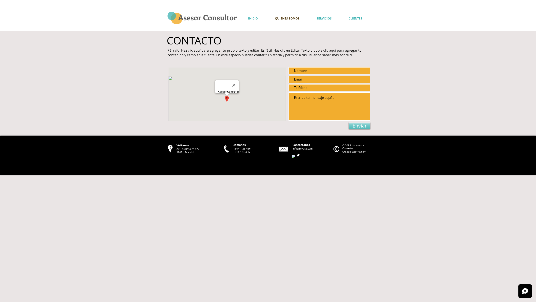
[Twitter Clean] (298, 155)
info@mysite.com (302, 148)
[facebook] (293, 156)
